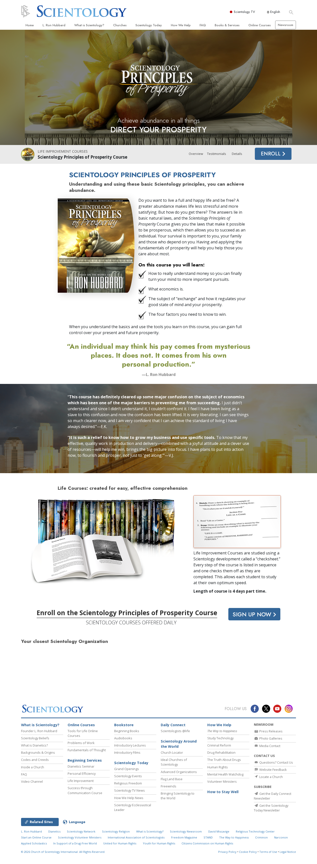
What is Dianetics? (34, 745)
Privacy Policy (227, 852)
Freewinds (168, 786)
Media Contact (269, 746)
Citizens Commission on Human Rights (207, 843)
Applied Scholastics (34, 843)
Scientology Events (128, 776)
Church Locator (172, 752)
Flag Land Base (172, 779)
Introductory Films (127, 752)
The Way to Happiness (234, 837)
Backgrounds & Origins (38, 752)
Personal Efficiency (82, 773)
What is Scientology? (89, 25)
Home (30, 25)
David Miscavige (218, 831)
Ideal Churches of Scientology (174, 762)
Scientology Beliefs (35, 738)
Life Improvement (81, 780)
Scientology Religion (116, 831)
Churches (120, 25)
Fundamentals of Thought (87, 750)
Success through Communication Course (85, 790)
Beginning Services (85, 760)
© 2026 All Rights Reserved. (63, 852)
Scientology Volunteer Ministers (79, 837)
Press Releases (271, 731)
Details (237, 153)
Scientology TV (244, 11)
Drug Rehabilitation (221, 752)
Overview (196, 153)
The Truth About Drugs (224, 759)
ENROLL (271, 153)
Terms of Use (268, 852)
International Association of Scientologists (136, 837)
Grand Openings (126, 769)
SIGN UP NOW (253, 614)
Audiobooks (123, 738)
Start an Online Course (36, 837)
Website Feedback (273, 769)
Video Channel (32, 781)
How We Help (181, 25)
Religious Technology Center (255, 831)
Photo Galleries (270, 738)
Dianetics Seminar (81, 766)
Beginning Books (126, 731)
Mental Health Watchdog (225, 774)
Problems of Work (81, 743)
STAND (208, 837)
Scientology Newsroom (186, 831)
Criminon (261, 837)
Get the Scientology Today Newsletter (271, 807)
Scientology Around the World (179, 744)
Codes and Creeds (35, 759)
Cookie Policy (248, 852)
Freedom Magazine (184, 837)
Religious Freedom (128, 783)
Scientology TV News (129, 790)
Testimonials (216, 153)
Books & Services (227, 25)
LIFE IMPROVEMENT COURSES (63, 151)
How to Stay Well (222, 791)
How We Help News (128, 798)
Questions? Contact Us (276, 762)
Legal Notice (288, 852)
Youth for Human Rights (159, 843)
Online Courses (259, 25)
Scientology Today (148, 25)
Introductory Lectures (130, 745)
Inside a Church (32, 767)
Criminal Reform (219, 745)
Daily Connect (173, 724)
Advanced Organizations (179, 772)
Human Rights (217, 767)
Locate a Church (271, 777)
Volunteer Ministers (222, 781)
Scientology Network (81, 831)
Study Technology (220, 738)
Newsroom (285, 25)
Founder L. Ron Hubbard (39, 731)
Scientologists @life (175, 731)
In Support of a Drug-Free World (75, 843)
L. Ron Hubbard (54, 25)
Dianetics (54, 831)
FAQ (203, 25)
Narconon (281, 837)
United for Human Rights (119, 843)
